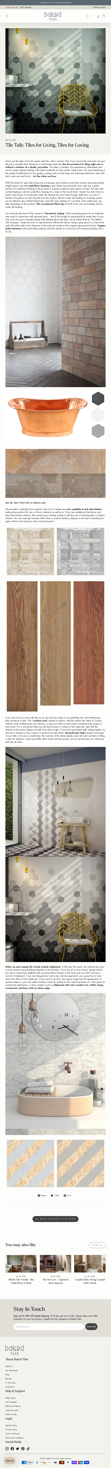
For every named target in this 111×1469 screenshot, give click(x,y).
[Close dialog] (103, 696)
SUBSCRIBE (81, 764)
